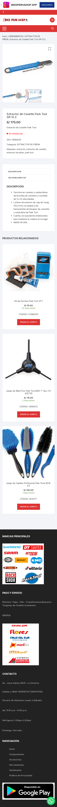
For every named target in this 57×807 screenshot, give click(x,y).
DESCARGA (47, 5)
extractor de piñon (15, 152)
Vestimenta (15, 770)
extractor (21, 149)
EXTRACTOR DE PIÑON (28, 144)
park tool (29, 152)
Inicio (4, 36)
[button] (50, 49)
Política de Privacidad (20, 775)
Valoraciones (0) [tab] (17, 178)
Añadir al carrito (28, 322)
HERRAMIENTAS (16, 36)
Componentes (16, 754)
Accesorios (15, 759)
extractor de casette (36, 149)
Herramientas (16, 765)
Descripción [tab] (14, 171)
